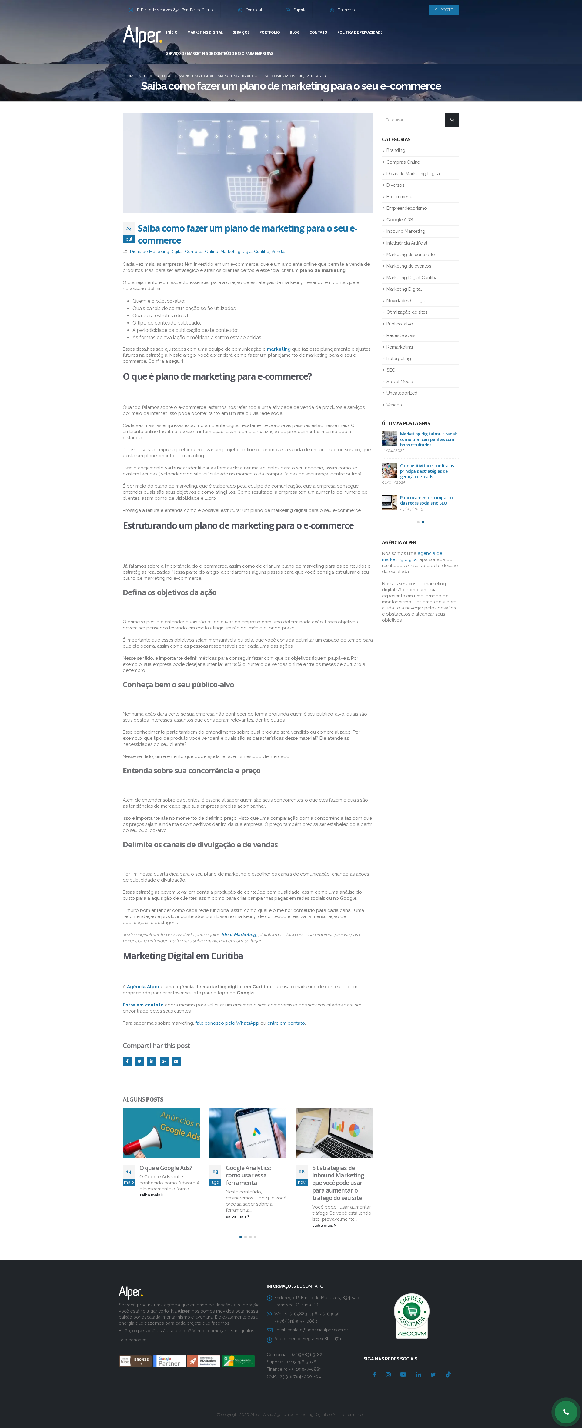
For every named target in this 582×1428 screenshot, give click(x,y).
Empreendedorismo (406, 208)
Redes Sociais (400, 335)
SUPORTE (444, 10)
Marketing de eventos (408, 266)
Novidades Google (406, 300)
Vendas (279, 251)
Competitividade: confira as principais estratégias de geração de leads (427, 471)
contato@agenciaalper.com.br (317, 1329)
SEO (391, 369)
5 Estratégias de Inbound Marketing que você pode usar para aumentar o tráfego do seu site (338, 1183)
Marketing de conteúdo (410, 254)
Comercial (254, 10)
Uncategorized (401, 392)
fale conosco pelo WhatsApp (227, 1023)
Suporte (299, 10)
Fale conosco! (133, 1339)
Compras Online (201, 251)
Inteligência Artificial (406, 242)
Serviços (241, 32)
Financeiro (346, 10)
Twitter (139, 1061)
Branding (395, 150)
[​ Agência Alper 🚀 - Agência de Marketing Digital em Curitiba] (142, 35)
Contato (318, 32)
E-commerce (399, 196)
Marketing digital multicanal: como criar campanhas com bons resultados (428, 439)
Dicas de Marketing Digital (156, 251)
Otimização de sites (406, 312)
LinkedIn (151, 1061)
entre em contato (286, 1023)
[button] (240, 1237)
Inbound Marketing (405, 231)
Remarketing (399, 346)
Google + (164, 1061)
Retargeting (398, 358)
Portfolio (269, 32)
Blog (294, 32)
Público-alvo (399, 323)
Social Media (399, 381)
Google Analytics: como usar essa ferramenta (248, 1175)
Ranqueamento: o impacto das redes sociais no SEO (426, 500)
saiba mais (150, 1195)
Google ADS (399, 219)
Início (171, 32)
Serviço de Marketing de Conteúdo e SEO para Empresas (219, 53)
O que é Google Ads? (165, 1168)
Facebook (127, 1061)
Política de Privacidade (360, 32)
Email (176, 1061)
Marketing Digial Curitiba (244, 251)
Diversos (395, 185)
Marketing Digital (205, 32)
